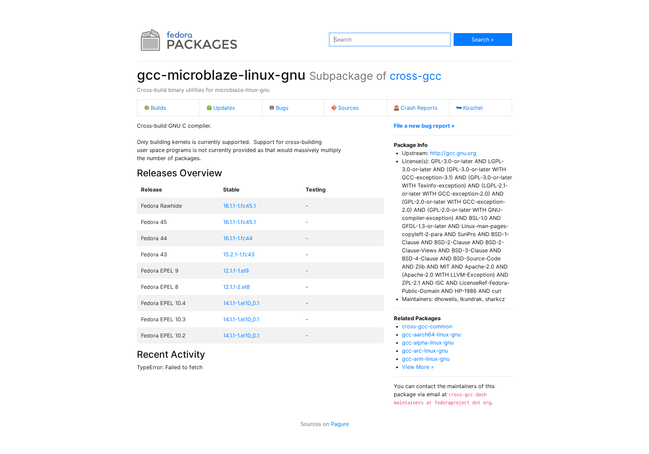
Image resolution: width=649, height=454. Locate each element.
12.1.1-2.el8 (236, 286)
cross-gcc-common (427, 326)
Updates (224, 107)
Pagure (340, 424)
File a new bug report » (424, 125)
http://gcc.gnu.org (453, 153)
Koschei (473, 107)
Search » (483, 39)
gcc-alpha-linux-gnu (428, 342)
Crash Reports (419, 107)
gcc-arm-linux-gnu (426, 358)
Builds (158, 107)
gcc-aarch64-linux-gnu (431, 334)
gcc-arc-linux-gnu (425, 350)
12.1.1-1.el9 (236, 270)
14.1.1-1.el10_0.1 (241, 303)
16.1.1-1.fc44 (238, 238)
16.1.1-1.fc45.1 (239, 205)
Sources (348, 107)
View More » (418, 366)
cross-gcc (415, 75)
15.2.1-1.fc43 (239, 254)
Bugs (282, 107)
